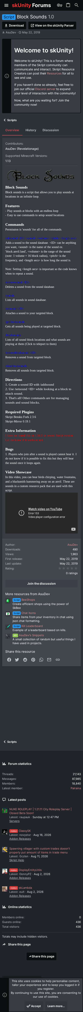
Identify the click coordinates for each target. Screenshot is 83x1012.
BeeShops (24, 599)
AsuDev (11, 32)
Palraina (76, 788)
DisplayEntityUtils (26, 870)
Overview (12, 130)
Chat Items (25, 613)
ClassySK (20, 830)
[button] (6, 5)
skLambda (21, 887)
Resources (54, 73)
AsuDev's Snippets (29, 635)
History (31, 130)
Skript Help (16, 860)
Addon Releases (20, 838)
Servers (14, 821)
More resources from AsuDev (27, 594)
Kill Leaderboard (28, 626)
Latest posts (17, 799)
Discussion (51, 130)
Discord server (45, 89)
